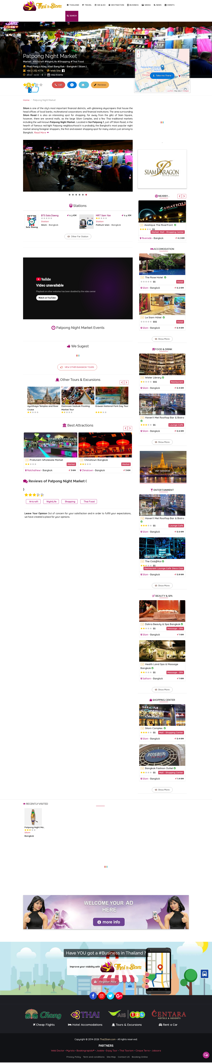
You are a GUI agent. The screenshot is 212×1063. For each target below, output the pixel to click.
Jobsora (156, 1051)
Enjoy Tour (111, 1051)
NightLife (52, 61)
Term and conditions (94, 1057)
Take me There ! (164, 75)
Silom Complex (154, 728)
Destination (117, 5)
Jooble (100, 1051)
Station (45, 221)
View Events (57, 74)
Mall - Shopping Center (171, 732)
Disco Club (177, 568)
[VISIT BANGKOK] (163, 463)
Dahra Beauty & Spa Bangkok (162, 624)
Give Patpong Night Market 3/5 (33, 85)
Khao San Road (154, 224)
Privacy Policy (73, 1057)
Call (60, 85)
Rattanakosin (34, 470)
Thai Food (78, 61)
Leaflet (170, 91)
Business (134, 5)
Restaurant (177, 381)
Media (148, 5)
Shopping (64, 61)
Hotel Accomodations (86, 1025)
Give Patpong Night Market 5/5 (41, 85)
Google (186, 91)
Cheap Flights (45, 1025)
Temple (71, 464)
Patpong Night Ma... (35, 827)
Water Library (153, 377)
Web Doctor (57, 1051)
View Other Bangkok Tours (79, 367)
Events (171, 5)
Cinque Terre (143, 1051)
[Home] (42, 5)
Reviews (101, 85)
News (159, 5)
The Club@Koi (153, 561)
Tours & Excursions (129, 1025)
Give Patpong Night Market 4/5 (37, 85)
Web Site (55, 70)
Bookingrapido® (85, 1051)
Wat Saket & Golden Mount (45, 459)
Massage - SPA (175, 628)
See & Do (101, 5)
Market (180, 229)
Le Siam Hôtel (153, 317)
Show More (164, 339)
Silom (44, 225)
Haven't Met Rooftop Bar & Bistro (164, 417)
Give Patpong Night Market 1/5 (25, 85)
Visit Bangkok (162, 471)
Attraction (124, 464)
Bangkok (53, 225)
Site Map (111, 1057)
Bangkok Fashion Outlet (159, 768)
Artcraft (39, 61)
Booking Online (140, 1057)
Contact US (124, 1057)
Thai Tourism (126, 1051)
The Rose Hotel (154, 277)
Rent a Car (170, 1025)
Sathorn (146, 678)
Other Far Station (79, 236)
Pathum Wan (102, 225)
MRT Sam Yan (103, 215)
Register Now (107, 982)
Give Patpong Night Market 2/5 (30, 495)
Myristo (70, 1051)
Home (26, 100)
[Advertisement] (162, 120)
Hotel (180, 281)
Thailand (74, 5)
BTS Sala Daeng (50, 215)
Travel (88, 5)
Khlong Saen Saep (95, 459)
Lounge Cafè (176, 424)
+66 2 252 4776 (35, 70)
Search (73, 15)
